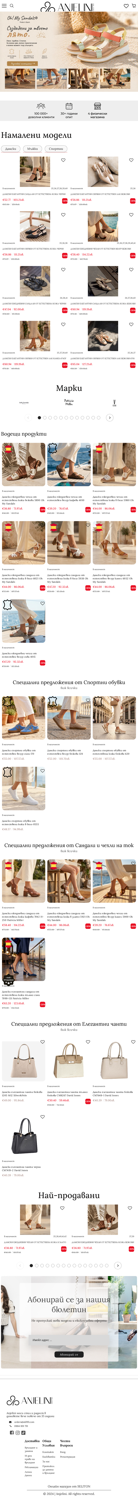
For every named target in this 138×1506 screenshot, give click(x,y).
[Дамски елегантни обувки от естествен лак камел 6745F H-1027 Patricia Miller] (35, 336)
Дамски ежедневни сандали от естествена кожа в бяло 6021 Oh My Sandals (22, 578)
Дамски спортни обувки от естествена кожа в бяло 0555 (20, 822)
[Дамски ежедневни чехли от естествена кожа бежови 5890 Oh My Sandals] (23, 464)
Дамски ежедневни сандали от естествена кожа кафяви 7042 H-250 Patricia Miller (23, 917)
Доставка (32, 1441)
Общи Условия (48, 1443)
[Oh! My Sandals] (23, 402)
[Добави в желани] (63, 160)
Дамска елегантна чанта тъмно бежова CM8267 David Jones (67, 1093)
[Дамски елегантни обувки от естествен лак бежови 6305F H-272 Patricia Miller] (103, 172)
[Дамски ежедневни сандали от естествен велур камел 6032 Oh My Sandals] (114, 542)
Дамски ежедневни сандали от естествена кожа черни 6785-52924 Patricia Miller (34, 305)
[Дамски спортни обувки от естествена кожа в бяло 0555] (23, 788)
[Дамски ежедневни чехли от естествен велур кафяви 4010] (69, 464)
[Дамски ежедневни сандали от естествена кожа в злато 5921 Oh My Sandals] (69, 881)
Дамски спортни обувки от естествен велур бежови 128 (65, 752)
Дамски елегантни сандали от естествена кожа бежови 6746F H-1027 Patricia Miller (103, 305)
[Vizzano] (114, 402)
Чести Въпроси (66, 1443)
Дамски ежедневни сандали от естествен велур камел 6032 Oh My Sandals (113, 578)
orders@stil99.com (24, 1422)
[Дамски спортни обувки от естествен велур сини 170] (23, 718)
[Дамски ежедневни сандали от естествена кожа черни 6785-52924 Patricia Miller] (35, 281)
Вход (62, 1452)
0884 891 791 (21, 1426)
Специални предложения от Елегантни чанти (69, 1024)
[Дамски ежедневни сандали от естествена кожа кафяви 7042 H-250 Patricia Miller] (23, 881)
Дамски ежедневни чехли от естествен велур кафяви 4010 (65, 498)
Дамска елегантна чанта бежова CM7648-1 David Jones (113, 1093)
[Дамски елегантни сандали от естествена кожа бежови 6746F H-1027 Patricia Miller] (103, 281)
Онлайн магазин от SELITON (69, 1486)
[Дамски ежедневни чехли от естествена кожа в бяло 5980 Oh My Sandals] (114, 464)
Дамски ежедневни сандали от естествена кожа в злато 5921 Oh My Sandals (68, 917)
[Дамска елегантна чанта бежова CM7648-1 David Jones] (114, 1059)
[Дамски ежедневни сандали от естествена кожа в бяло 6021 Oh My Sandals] (23, 542)
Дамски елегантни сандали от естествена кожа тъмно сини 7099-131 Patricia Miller (21, 995)
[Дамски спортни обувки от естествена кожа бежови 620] (114, 718)
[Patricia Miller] (69, 402)
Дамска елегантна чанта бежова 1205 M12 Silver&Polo (22, 1093)
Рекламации (31, 1467)
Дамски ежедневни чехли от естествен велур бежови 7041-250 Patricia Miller (101, 250)
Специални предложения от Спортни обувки (69, 682)
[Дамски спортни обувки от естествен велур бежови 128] (69, 718)
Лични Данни (28, 1473)
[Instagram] (18, 1432)
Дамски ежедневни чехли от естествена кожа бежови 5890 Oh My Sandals (23, 500)
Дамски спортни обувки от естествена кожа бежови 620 (111, 752)
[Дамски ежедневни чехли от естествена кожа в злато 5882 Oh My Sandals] (35, 1220)
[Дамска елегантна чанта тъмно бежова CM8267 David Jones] (69, 1059)
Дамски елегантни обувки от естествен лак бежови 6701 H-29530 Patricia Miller (102, 360)
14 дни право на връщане (30, 1459)
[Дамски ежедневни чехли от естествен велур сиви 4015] (23, 621)
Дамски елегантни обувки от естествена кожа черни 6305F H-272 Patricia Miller (33, 250)
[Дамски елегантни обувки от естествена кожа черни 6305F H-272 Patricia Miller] (35, 226)
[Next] (109, 417)
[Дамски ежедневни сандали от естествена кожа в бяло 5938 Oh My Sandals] (69, 542)
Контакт (48, 1452)
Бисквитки (48, 1456)
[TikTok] (23, 1432)
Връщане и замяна (31, 1449)
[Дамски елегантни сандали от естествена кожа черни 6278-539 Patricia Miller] (35, 172)
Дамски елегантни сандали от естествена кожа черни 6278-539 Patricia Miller (34, 196)
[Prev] (28, 417)
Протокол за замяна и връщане (48, 1469)
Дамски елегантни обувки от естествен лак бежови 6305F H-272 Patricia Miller (100, 196)
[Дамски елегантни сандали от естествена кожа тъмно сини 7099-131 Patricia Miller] (23, 959)
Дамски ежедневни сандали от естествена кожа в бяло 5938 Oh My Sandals (67, 578)
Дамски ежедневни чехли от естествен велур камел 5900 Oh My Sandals (113, 917)
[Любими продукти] (126, 6)
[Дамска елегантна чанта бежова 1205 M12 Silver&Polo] (23, 1059)
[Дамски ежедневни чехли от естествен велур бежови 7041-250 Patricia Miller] (103, 226)
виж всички (69, 688)
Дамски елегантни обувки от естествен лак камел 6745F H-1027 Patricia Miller (34, 360)
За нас (46, 1461)
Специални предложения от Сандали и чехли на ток (69, 845)
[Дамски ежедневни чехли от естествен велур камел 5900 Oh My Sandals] (114, 881)
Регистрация (67, 1456)
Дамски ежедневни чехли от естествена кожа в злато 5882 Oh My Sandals (35, 1242)
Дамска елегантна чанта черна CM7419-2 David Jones (21, 1168)
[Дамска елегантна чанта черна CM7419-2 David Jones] (23, 1134)
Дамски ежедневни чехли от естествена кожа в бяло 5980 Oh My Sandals (113, 500)
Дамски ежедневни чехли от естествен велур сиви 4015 (19, 655)
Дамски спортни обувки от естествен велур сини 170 (19, 752)
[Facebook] (12, 1432)
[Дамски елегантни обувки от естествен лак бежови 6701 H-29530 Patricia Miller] (103, 336)
